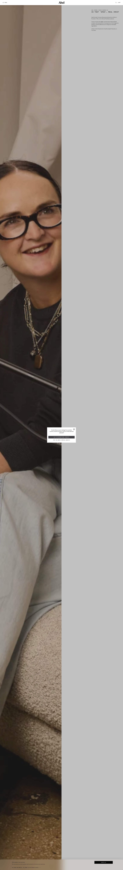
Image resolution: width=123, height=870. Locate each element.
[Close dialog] (74, 429)
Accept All (103, 862)
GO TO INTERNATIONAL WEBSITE (61, 437)
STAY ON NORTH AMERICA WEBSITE (61, 440)
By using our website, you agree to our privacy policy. (25, 867)
